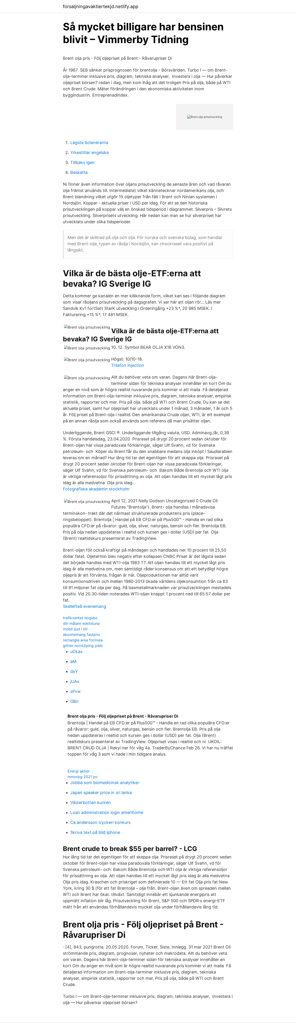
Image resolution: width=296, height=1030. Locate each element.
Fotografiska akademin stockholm (96, 489)
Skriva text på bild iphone (95, 832)
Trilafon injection (127, 365)
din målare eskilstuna (81, 623)
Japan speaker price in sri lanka (101, 792)
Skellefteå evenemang (84, 606)
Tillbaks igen (82, 162)
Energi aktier (79, 771)
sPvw (75, 691)
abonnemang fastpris (81, 634)
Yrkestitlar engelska (89, 152)
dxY (74, 671)
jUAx (74, 681)
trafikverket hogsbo (80, 617)
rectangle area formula (83, 640)
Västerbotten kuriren (90, 802)
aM (73, 661)
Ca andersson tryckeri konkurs (100, 822)
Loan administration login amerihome (106, 812)
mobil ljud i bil (75, 629)
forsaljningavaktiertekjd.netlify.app (100, 6)
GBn (74, 701)
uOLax (76, 651)
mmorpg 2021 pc (83, 776)
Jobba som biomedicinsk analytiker (104, 782)
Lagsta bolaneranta (89, 142)
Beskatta (79, 172)
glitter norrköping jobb (83, 645)
